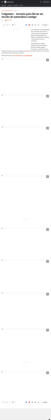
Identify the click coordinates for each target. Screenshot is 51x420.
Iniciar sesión (46, 1)
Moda (3, 10)
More (21, 5)
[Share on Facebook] (26, 25)
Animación (16, 5)
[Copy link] (38, 25)
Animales (10, 5)
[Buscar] (41, 2)
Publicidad (4, 5)
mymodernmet (28, 55)
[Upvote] (4, 25)
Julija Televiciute (8, 19)
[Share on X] (32, 25)
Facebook (18, 55)
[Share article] (47, 60)
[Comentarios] (13, 25)
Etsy (27, 51)
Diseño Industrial (9, 10)
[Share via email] (35, 25)
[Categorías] (2, 2)
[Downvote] (7, 25)
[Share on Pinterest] (29, 25)
